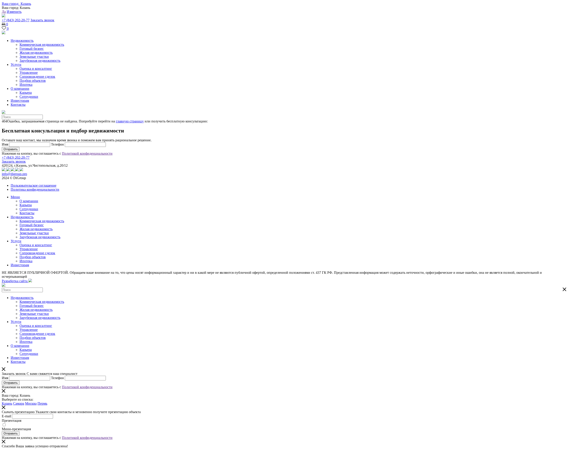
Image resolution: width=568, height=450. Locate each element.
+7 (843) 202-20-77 (16, 20)
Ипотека (26, 84)
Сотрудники (29, 96)
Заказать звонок (42, 20)
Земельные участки (34, 56)
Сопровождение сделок (37, 76)
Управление (29, 72)
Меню (15, 197)
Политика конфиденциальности (35, 189)
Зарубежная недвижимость (40, 60)
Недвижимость (22, 40)
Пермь (42, 403)
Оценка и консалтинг (36, 68)
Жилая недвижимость (36, 52)
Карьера (26, 92)
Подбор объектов (33, 80)
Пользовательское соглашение (33, 185)
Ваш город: (16, 4)
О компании (20, 88)
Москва (31, 403)
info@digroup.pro (14, 174)
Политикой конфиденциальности (87, 153)
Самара (18, 403)
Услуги (16, 64)
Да (4, 12)
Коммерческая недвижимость (42, 44)
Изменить (14, 12)
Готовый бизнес (32, 48)
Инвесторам (20, 100)
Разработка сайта (15, 281)
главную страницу (130, 121)
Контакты (18, 104)
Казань (7, 403)
